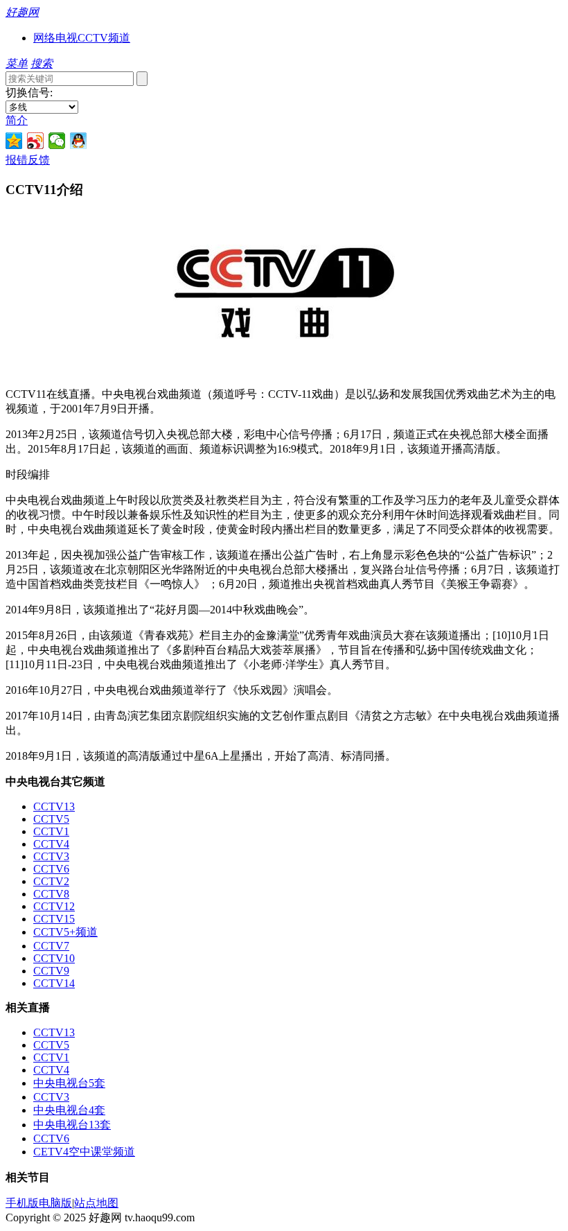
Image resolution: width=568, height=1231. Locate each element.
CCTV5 (51, 819)
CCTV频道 (104, 38)
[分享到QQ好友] (78, 140)
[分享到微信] (57, 140)
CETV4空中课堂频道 (84, 1152)
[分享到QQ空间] (14, 140)
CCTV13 (54, 806)
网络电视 (55, 38)
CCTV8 (51, 894)
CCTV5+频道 (65, 932)
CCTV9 (51, 971)
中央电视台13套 (72, 1124)
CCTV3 (51, 856)
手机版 (22, 1203)
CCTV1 (51, 831)
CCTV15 (54, 919)
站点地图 (96, 1203)
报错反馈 (28, 160)
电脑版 (55, 1203)
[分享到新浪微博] (35, 140)
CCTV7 (51, 946)
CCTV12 (54, 906)
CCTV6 (51, 869)
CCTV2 (51, 881)
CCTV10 (54, 958)
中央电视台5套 (69, 1083)
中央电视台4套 (69, 1110)
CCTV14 (54, 983)
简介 (17, 120)
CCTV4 (51, 844)
